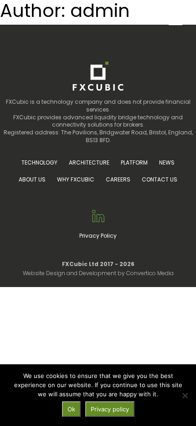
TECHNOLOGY (39, 162)
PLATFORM (134, 162)
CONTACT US (159, 179)
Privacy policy (110, 409)
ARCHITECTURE (89, 162)
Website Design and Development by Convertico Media (98, 273)
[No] (184, 395)
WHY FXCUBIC (75, 179)
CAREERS (118, 179)
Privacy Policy (98, 236)
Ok (71, 409)
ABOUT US (32, 179)
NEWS (167, 162)
